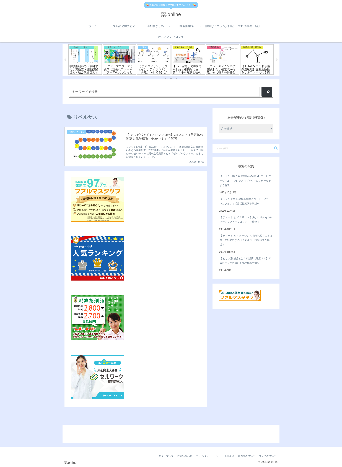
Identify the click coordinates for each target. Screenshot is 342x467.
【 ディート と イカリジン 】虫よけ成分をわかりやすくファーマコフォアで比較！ (246, 219)
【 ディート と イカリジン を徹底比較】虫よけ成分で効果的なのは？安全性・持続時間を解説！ (246, 240)
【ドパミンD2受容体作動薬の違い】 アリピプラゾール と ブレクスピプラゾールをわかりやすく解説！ (245, 180)
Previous (65, 60)
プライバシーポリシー (208, 456)
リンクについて (267, 456)
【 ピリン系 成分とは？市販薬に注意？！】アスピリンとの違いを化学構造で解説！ (245, 260)
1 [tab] (165, 78)
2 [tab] (171, 78)
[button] (276, 148)
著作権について (246, 456)
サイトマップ (166, 456)
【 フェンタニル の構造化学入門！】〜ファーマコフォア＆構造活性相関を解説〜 (245, 201)
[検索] (266, 92)
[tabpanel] (95, 59)
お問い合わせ (184, 456)
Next (277, 60)
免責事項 (229, 456)
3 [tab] (176, 78)
